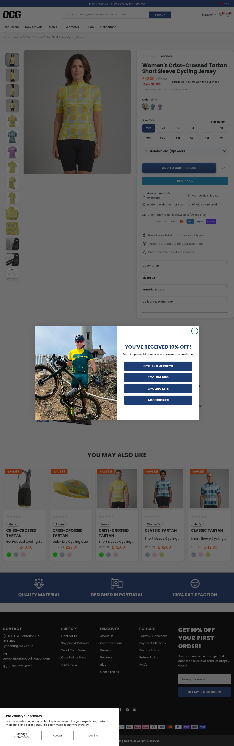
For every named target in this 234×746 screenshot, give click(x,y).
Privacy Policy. (80, 725)
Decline (93, 735)
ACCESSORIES (158, 400)
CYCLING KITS (158, 389)
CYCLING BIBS (158, 377)
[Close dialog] (194, 331)
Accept (57, 735)
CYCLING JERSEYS (158, 366)
